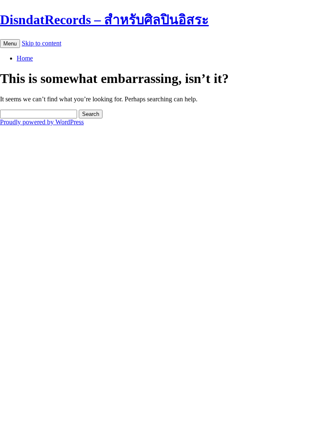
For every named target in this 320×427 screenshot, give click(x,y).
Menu (10, 43)
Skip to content (41, 43)
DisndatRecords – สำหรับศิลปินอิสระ (104, 19)
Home (25, 58)
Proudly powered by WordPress (42, 122)
